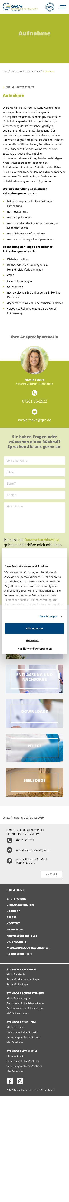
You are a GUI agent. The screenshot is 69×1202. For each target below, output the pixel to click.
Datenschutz (16, 941)
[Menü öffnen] (62, 7)
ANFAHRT (51, 874)
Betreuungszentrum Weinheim (24, 1066)
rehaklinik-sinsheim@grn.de (32, 850)
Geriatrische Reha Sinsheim (25, 71)
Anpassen (32, 640)
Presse (11, 917)
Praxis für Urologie (17, 984)
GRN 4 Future (16, 899)
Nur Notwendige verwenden (34, 648)
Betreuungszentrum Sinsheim (24, 1037)
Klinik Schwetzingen (18, 998)
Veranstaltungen (20, 905)
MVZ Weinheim (15, 1071)
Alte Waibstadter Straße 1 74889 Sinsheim (31, 861)
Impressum (15, 929)
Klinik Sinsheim (15, 1027)
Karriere (13, 911)
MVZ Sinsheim (15, 1042)
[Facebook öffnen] (10, 1081)
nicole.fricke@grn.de (34, 420)
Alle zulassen (34, 628)
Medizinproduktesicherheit (28, 948)
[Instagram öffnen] (20, 1081)
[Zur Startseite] (20, 7)
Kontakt (13, 923)
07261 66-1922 (34, 401)
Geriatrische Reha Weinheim (23, 1061)
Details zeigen (48, 616)
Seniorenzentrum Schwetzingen (25, 1008)
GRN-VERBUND (15, 890)
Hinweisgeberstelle (22, 935)
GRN (5, 71)
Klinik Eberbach (16, 974)
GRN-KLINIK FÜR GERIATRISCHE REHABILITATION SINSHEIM (25, 832)
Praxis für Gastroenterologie (23, 979)
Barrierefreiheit (19, 954)
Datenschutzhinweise (42, 540)
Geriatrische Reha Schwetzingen (25, 1003)
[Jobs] (49, 7)
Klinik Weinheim (16, 1056)
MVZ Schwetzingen (17, 1013)
